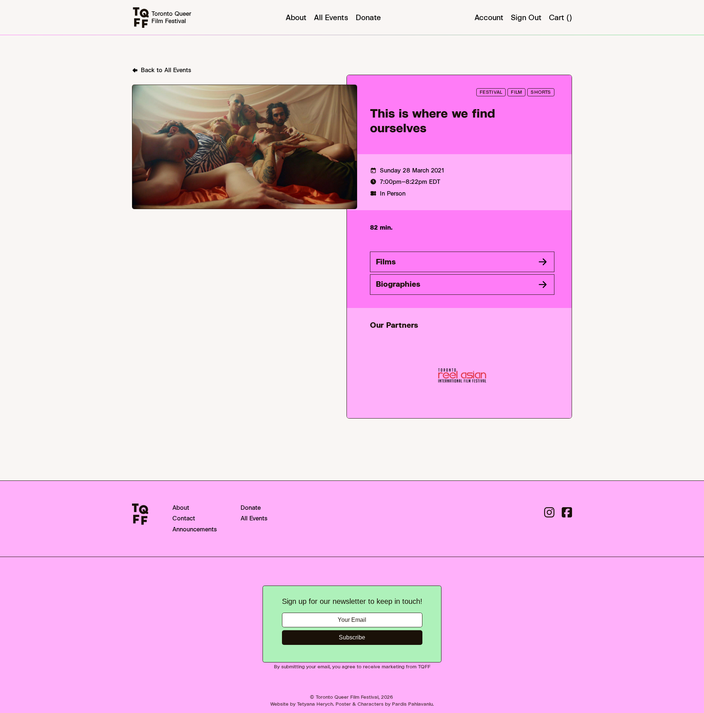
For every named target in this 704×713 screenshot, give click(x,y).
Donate (368, 17)
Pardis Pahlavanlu (412, 704)
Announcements (194, 529)
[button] (462, 262)
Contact (183, 518)
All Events (331, 17)
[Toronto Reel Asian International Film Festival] (462, 375)
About (296, 17)
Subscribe (352, 637)
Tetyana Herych (315, 704)
